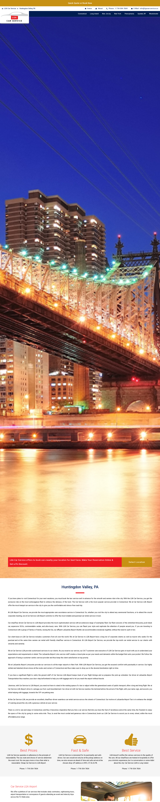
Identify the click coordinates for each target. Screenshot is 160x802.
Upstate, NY (142, 14)
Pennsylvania (129, 14)
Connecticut (82, 14)
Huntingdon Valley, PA (27, 8)
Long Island (94, 14)
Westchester (153, 14)
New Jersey (106, 14)
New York (117, 14)
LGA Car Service (10, 8)
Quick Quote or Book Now (80, 3)
